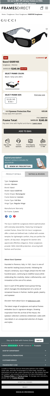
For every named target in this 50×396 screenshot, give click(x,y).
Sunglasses (11, 14)
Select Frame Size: (13, 95)
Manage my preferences (25, 392)
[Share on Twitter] (10, 216)
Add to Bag (25, 131)
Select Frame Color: (14, 73)
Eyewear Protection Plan (20, 111)
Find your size (39, 95)
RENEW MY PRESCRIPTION (20, 166)
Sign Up (39, 340)
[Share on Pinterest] (14, 216)
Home (4, 14)
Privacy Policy (9, 376)
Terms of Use (23, 376)
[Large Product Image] (25, 38)
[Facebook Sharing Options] (6, 216)
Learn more (37, 123)
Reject (25, 387)
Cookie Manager (18, 378)
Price (42, 118)
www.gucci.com (34, 301)
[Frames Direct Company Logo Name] (16, 8)
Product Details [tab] (13, 174)
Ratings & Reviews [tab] (37, 174)
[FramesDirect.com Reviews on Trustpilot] (25, 345)
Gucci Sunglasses (21, 14)
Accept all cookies (25, 382)
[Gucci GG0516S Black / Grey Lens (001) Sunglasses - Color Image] (12, 85)
